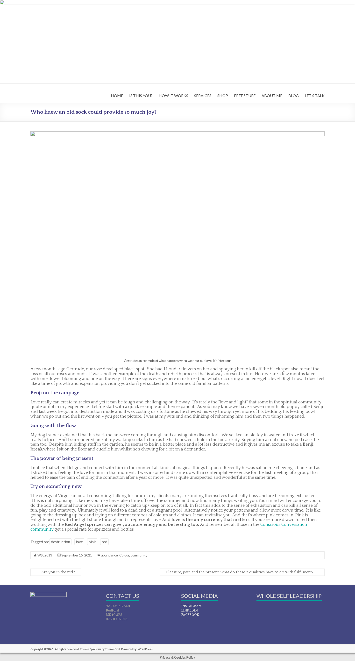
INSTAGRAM (191, 606)
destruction (60, 541)
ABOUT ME (272, 95)
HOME (117, 95)
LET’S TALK (315, 95)
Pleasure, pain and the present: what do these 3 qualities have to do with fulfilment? (242, 572)
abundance (109, 555)
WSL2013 (44, 555)
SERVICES (202, 95)
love (79, 541)
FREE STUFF (245, 95)
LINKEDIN (189, 610)
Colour (124, 555)
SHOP (222, 95)
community (139, 555)
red (104, 541)
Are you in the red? (56, 572)
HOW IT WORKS (173, 95)
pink (92, 541)
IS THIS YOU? (141, 95)
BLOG (293, 95)
